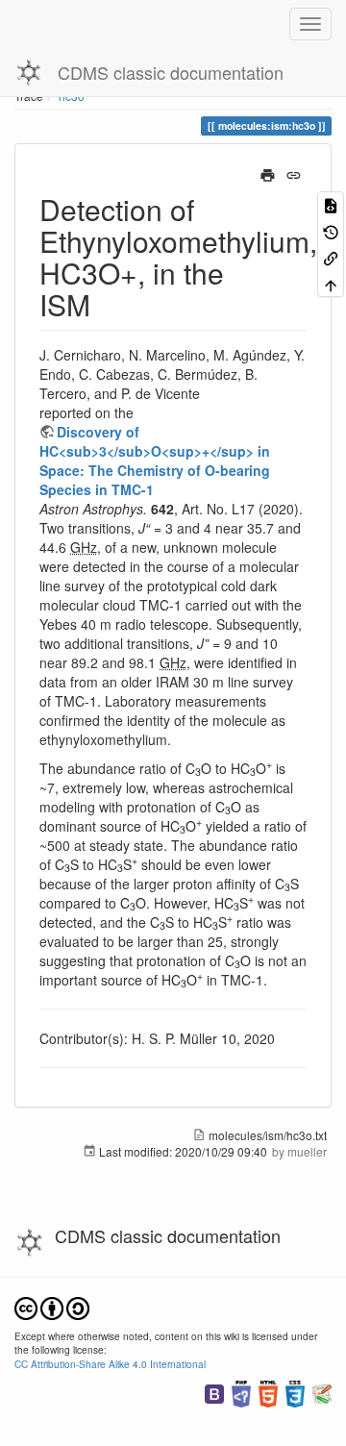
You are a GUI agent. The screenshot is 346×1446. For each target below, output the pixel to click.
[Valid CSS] (295, 1392)
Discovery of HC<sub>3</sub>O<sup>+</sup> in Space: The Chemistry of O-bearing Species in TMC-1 (154, 460)
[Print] (268, 173)
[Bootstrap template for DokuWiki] (214, 1392)
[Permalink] (293, 173)
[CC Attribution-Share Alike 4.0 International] (51, 1306)
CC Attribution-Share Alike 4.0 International (110, 1364)
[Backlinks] (330, 257)
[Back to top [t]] (330, 283)
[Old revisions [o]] (330, 230)
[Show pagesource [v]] (330, 204)
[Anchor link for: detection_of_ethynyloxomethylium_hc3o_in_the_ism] (104, 303)
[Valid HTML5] (268, 1392)
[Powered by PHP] (241, 1392)
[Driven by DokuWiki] (322, 1392)
